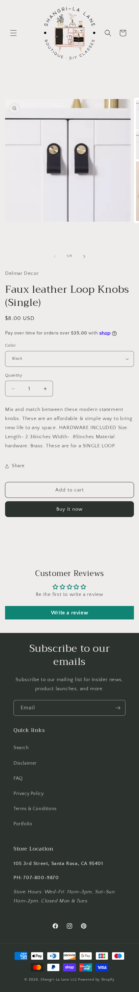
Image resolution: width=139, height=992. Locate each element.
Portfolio (22, 824)
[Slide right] (84, 256)
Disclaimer (25, 763)
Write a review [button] (69, 613)
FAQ (18, 778)
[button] (13, 33)
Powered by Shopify (96, 980)
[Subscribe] (117, 708)
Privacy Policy (28, 793)
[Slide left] (54, 256)
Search (21, 747)
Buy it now (69, 509)
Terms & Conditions (35, 808)
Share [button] (18, 466)
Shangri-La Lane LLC (58, 980)
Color (10, 345)
